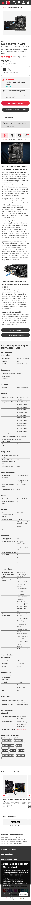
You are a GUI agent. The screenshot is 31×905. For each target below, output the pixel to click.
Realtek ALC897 (22, 499)
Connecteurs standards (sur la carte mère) (22, 574)
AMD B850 (19, 745)
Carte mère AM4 (6, 743)
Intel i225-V (20, 513)
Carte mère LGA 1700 (8, 745)
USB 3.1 (21, 579)
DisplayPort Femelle (21, 585)
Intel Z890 (21, 750)
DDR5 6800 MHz (22, 404)
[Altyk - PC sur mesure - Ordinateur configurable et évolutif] (10, 898)
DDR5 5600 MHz (22, 420)
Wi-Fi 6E (19, 519)
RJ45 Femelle (23, 597)
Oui (18, 460)
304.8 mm (20, 663)
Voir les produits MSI (15, 330)
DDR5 (19, 434)
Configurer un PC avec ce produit (16, 110)
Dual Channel (21, 437)
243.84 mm (20, 666)
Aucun (19, 466)
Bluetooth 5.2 (21, 526)
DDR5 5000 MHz (22, 428)
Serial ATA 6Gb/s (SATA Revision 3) (21, 543)
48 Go (19, 439)
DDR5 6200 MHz (22, 412)
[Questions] (19, 135)
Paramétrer (8, 894)
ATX (18, 661)
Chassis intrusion (22, 629)
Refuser (6, 890)
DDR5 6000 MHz (22, 415)
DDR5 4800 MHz (22, 431)
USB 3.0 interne (24, 642)
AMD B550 (13, 748)
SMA (20, 611)
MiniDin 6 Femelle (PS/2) (21, 600)
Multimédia (20, 685)
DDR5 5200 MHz (22, 426)
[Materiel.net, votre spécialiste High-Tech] (8, 3)
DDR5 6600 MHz (22, 407)
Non (18, 455)
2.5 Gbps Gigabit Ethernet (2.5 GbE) (22, 523)
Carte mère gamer (7, 738)
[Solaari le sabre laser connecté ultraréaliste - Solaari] (20, 898)
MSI (2, 41)
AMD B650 (5, 748)
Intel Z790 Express (22, 388)
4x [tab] (9, 69)
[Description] (4, 135)
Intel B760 (13, 750)
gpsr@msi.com (22, 729)
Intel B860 (5, 750)
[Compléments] (12, 135)
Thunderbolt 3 (23, 649)
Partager (8, 118)
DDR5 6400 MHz (22, 410)
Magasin (19, 1)
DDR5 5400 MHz (22, 423)
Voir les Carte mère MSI (16, 335)
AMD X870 (21, 748)
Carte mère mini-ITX (7, 755)
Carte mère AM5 (18, 740)
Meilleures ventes (7, 772)
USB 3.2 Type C (23, 581)
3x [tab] (4, 69)
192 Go (19, 444)
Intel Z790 (5, 753)
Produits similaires (20, 772)
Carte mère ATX (20, 755)
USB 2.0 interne (24, 639)
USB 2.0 (22, 594)
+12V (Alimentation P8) (22, 633)
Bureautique (21, 687)
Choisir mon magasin (11, 94)
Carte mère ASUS (15, 826)
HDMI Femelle (23, 589)
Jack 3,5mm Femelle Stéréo (22, 607)
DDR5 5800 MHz (22, 418)
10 (18, 555)
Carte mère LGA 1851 (19, 743)
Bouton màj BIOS (22, 604)
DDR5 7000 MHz (22, 402)
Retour (5, 8)
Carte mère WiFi (6, 758)
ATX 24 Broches (23, 636)
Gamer (19, 682)
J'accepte (23, 894)
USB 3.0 (21, 591)
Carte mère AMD (6, 740)
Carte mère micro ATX (16, 753)
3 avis (14, 56)
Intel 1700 (20, 373)
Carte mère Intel (19, 738)
